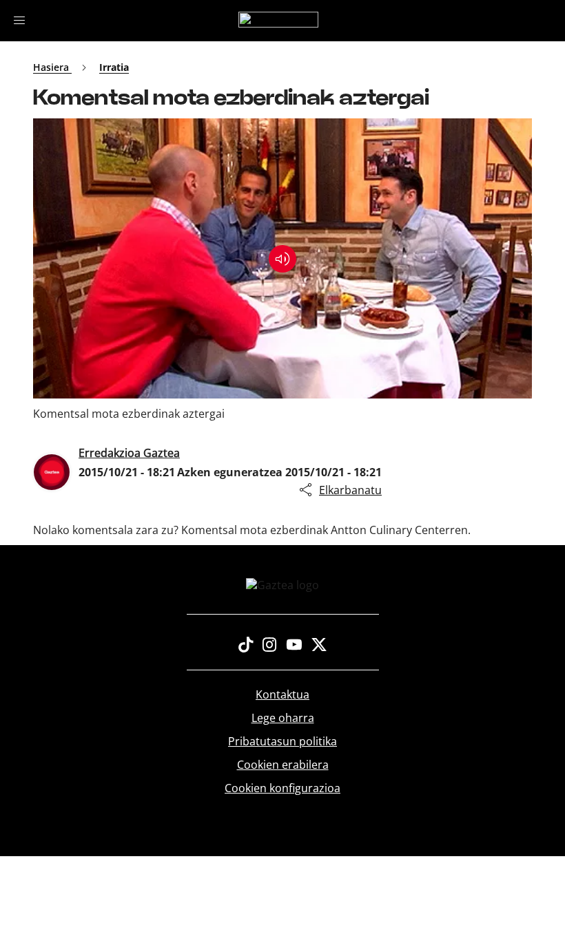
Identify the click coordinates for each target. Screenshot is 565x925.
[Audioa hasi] (282, 259)
